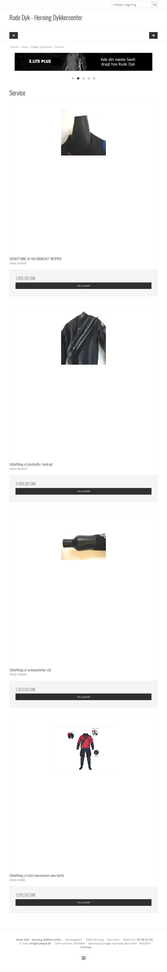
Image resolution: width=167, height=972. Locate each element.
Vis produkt (83, 285)
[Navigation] (13, 35)
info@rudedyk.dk (40, 943)
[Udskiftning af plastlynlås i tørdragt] (83, 382)
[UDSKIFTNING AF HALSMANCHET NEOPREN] (83, 177)
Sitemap (85, 947)
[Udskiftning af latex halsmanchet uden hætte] (83, 793)
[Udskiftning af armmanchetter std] (83, 588)
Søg (154, 4)
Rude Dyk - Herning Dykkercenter (45, 17)
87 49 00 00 (145, 939)
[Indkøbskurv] (153, 35)
